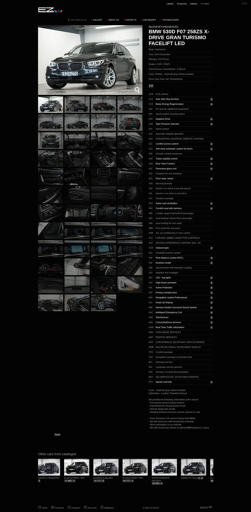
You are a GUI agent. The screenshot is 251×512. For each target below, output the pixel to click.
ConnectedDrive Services (168, 322)
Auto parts (92, 508)
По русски (182, 4)
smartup (206, 507)
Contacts (130, 20)
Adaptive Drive (163, 119)
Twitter (45, 508)
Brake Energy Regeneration (170, 104)
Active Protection (164, 287)
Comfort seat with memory (169, 208)
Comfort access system (167, 144)
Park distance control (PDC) (169, 258)
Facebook (59, 508)
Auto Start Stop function (167, 99)
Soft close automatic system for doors (174, 148)
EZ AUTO (50, 9)
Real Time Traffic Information (170, 327)
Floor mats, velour (164, 178)
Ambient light (162, 248)
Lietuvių (193, 4)
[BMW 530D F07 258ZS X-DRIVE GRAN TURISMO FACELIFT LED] (90, 60)
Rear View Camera (165, 163)
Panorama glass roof (166, 168)
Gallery (97, 20)
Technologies (170, 20)
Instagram (75, 508)
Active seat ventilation (166, 203)
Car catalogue (78, 20)
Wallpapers (109, 508)
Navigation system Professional (171, 297)
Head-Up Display (164, 302)
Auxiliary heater (163, 263)
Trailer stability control (167, 158)
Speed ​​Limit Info (164, 382)
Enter (244, 3)
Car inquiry (149, 20)
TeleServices (162, 317)
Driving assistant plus (166, 292)
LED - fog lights (163, 277)
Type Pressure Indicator (167, 124)
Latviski (169, 4)
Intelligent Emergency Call (169, 312)
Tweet (57, 434)
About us (114, 20)
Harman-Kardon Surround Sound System (176, 307)
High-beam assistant (166, 282)
